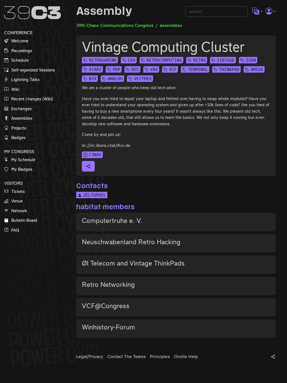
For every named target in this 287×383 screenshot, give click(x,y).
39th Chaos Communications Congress (115, 25)
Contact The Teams (126, 356)
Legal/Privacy (89, 356)
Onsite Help (186, 356)
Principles (160, 356)
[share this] (88, 166)
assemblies (171, 25)
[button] (257, 11)
